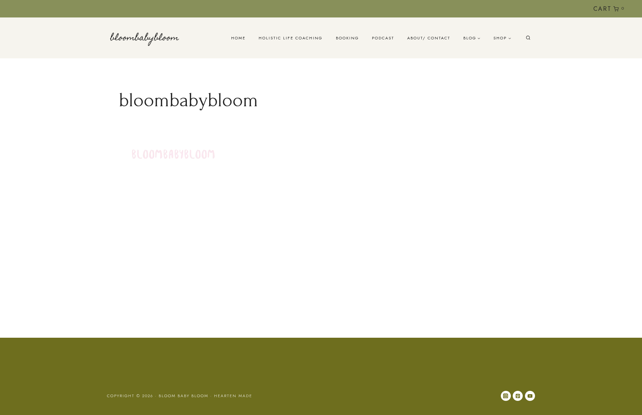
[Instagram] (547, 8)
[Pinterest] (518, 396)
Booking (347, 38)
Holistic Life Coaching (290, 38)
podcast (383, 38)
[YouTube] (560, 8)
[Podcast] (572, 8)
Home (238, 38)
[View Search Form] (528, 38)
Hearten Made (233, 396)
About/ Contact (428, 38)
